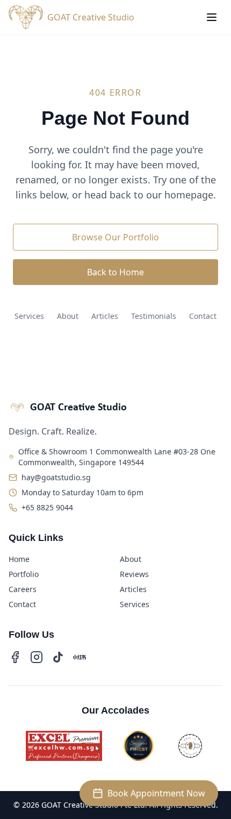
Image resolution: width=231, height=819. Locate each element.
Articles (104, 316)
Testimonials (153, 316)
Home (19, 559)
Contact (202, 316)
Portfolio (24, 574)
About (67, 316)
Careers (23, 589)
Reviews (134, 574)
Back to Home (115, 272)
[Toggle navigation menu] (211, 17)
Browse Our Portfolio (115, 237)
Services (29, 316)
